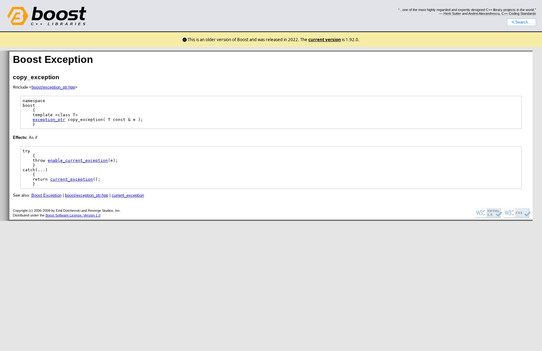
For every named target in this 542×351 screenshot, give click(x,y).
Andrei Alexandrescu (484, 13)
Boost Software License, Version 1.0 (72, 215)
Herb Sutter (452, 13)
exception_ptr (49, 119)
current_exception (71, 179)
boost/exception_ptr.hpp (53, 87)
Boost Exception (46, 195)
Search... (523, 22)
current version (324, 39)
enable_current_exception (78, 160)
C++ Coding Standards (519, 13)
